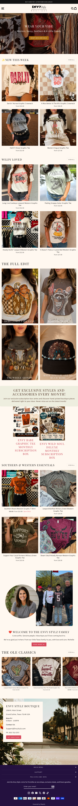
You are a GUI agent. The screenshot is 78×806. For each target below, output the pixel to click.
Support (38, 772)
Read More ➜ (39, 644)
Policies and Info (38, 777)
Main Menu (38, 767)
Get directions (14, 737)
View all (71, 60)
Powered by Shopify (39, 804)
